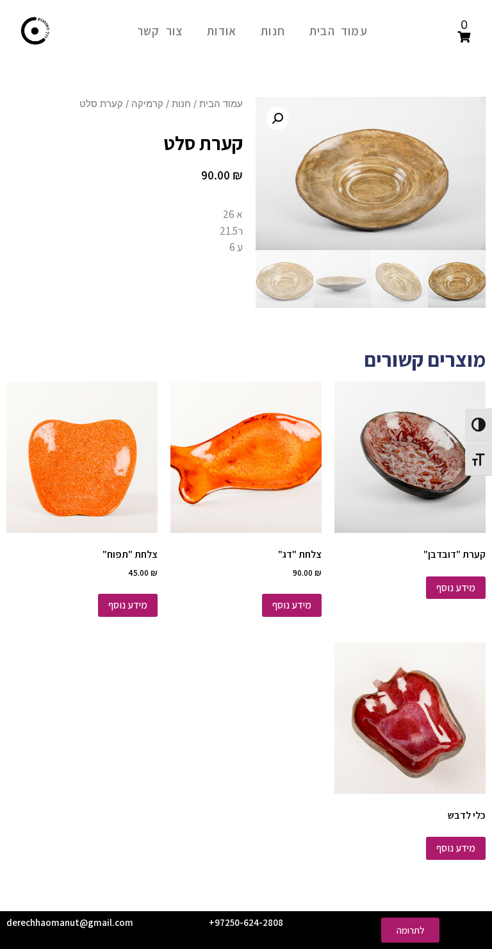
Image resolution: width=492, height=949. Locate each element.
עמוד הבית (338, 31)
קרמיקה (147, 104)
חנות (273, 31)
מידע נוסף (455, 587)
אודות (221, 31)
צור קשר (160, 31)
